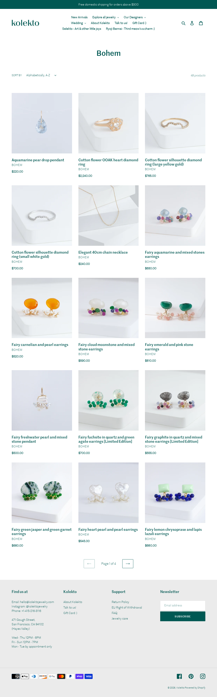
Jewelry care (120, 618)
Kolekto (181, 687)
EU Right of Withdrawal (127, 607)
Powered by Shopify (195, 687)
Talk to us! (69, 607)
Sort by (17, 75)
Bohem (17, 165)
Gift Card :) (70, 613)
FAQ (114, 613)
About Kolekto (72, 602)
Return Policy (120, 602)
